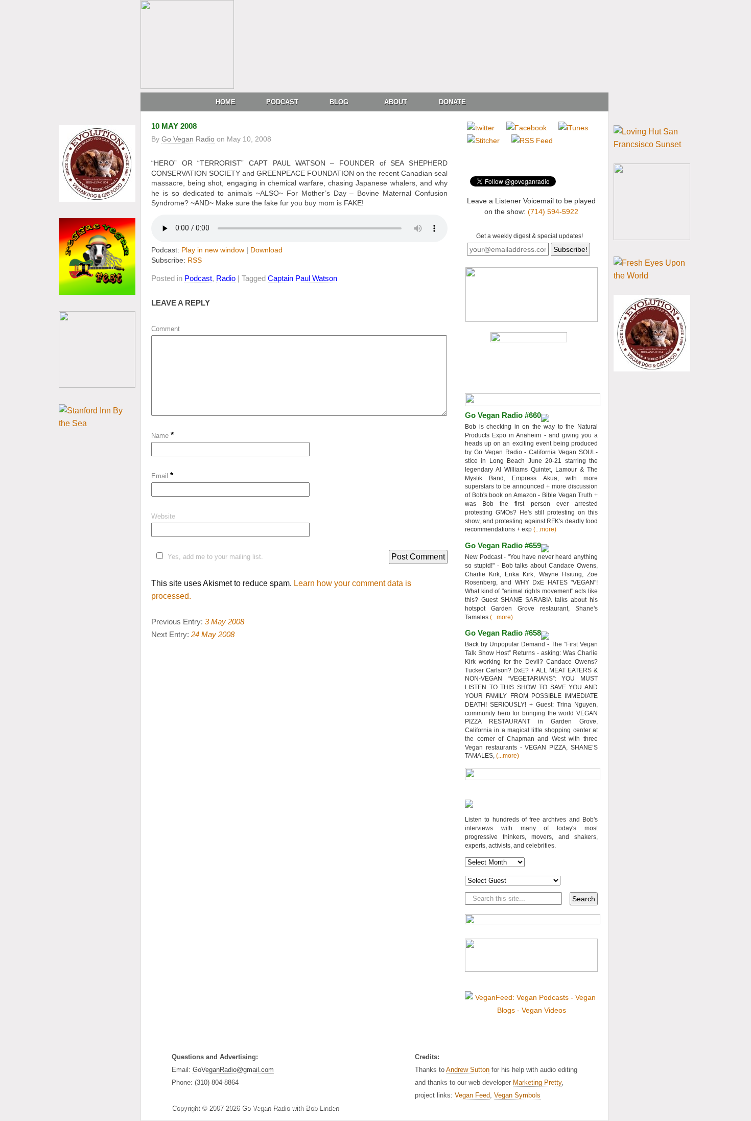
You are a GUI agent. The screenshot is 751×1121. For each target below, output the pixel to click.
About (395, 102)
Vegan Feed (472, 1095)
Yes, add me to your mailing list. (215, 556)
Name (162, 435)
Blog (339, 102)
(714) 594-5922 (553, 211)
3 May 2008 (224, 621)
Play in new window (212, 250)
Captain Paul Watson (302, 278)
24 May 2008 (212, 634)
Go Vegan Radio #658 (503, 632)
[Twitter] (481, 128)
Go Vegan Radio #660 (503, 415)
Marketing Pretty (537, 1082)
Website (163, 516)
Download (266, 250)
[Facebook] (526, 128)
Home (226, 102)
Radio (226, 278)
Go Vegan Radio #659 (503, 545)
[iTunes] (573, 128)
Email (162, 476)
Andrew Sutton (467, 1069)
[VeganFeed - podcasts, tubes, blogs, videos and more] (531, 1010)
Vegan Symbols (517, 1095)
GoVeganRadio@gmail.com (233, 1069)
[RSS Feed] (532, 140)
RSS (194, 260)
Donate (452, 102)
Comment (165, 329)
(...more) (544, 529)
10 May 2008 (174, 126)
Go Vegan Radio (188, 139)
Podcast (282, 102)
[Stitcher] (483, 140)
